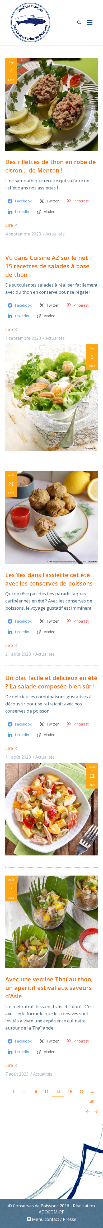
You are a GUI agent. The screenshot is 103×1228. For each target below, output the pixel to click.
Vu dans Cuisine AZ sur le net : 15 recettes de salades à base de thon (48, 265)
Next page (96, 1112)
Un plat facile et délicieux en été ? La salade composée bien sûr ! (51, 682)
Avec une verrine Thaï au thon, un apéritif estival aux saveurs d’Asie (49, 987)
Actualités (55, 234)
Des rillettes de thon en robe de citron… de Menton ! (50, 166)
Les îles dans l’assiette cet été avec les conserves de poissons (49, 579)
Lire (9, 225)
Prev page (88, 1112)
